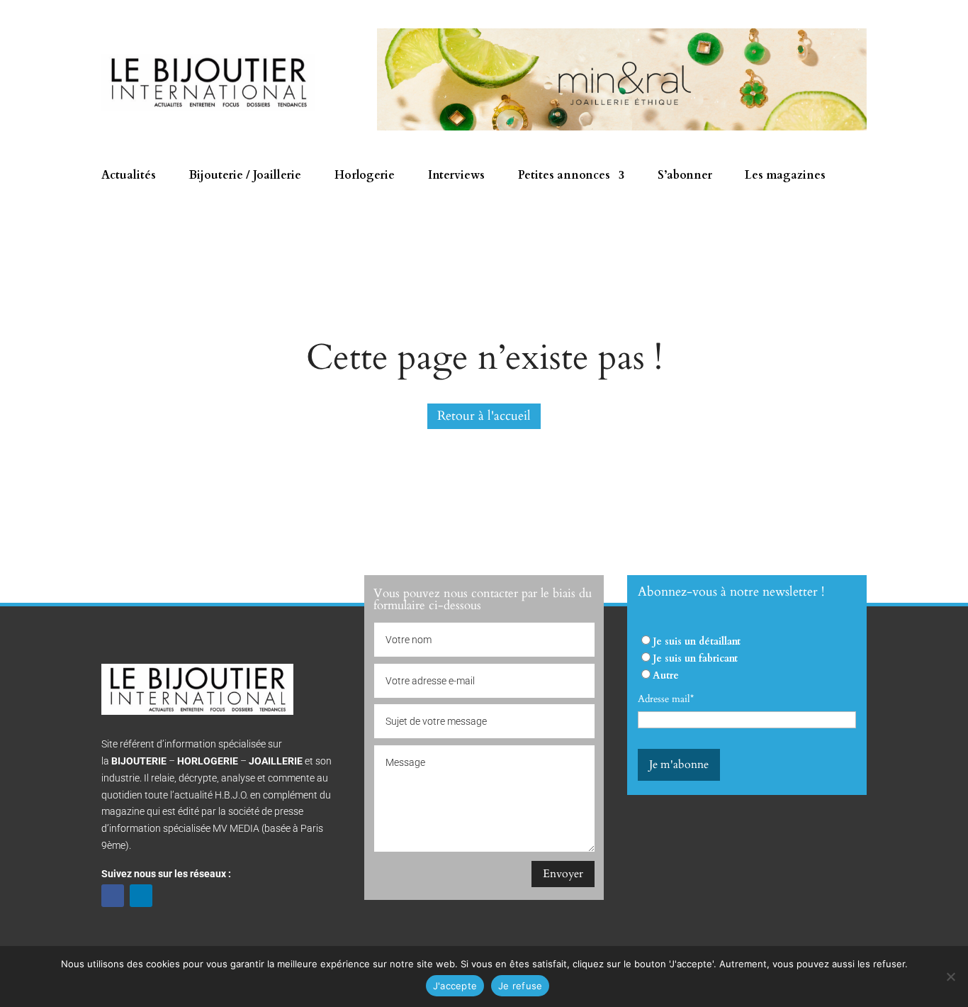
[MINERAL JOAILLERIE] (622, 127)
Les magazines (785, 176)
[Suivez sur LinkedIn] (141, 895)
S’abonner (685, 176)
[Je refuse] (950, 976)
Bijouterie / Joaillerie (245, 176)
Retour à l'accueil (484, 416)
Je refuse (520, 985)
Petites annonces (564, 176)
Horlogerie (364, 176)
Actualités (128, 176)
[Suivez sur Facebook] (112, 895)
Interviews (456, 176)
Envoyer (563, 873)
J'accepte (455, 985)
